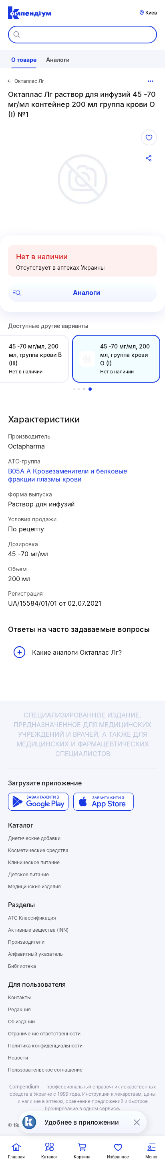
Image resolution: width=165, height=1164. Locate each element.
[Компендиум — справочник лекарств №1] (29, 12)
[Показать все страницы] (150, 81)
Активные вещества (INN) (38, 930)
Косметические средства (38, 850)
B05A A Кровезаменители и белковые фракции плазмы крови (67, 475)
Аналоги (86, 293)
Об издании (21, 1021)
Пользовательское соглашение (45, 1070)
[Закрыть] (136, 1122)
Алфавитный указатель (35, 954)
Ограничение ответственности (44, 1034)
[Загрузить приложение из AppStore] (103, 802)
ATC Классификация (32, 918)
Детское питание (28, 874)
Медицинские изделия (34, 886)
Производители (26, 942)
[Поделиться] (149, 158)
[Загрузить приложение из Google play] (38, 802)
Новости (18, 1058)
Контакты (19, 997)
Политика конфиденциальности (45, 1046)
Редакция (19, 1009)
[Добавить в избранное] (149, 137)
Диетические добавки (34, 838)
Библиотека (22, 966)
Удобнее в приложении (81, 1122)
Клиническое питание (34, 862)
